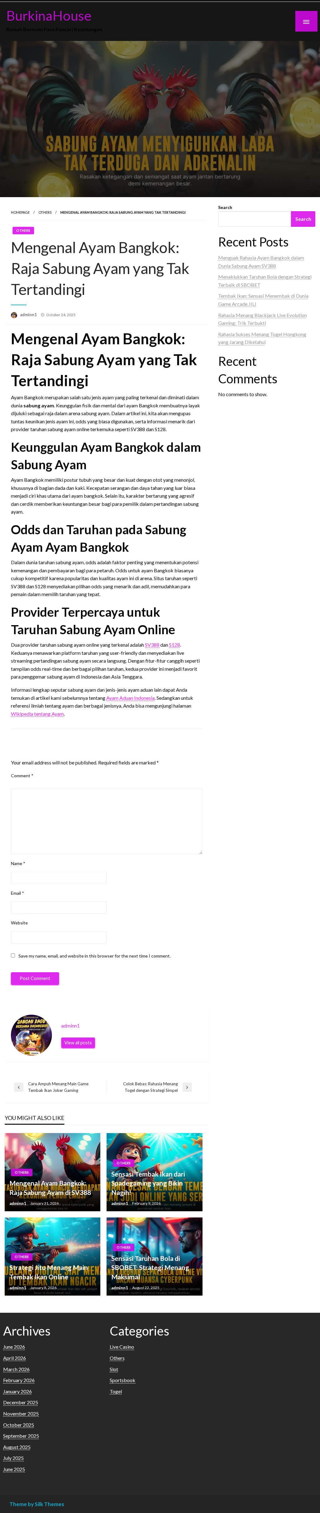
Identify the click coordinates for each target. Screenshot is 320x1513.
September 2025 (21, 1436)
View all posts (78, 1042)
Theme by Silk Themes (36, 1504)
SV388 (152, 645)
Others (45, 212)
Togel (116, 1391)
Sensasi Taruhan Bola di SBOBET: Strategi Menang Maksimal (150, 1267)
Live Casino (122, 1347)
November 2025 (21, 1413)
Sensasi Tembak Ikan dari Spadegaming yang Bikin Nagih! (148, 1183)
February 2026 (19, 1380)
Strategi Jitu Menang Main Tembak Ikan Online (48, 1271)
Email (17, 893)
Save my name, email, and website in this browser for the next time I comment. (94, 955)
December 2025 (20, 1402)
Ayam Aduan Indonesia (130, 698)
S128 (174, 645)
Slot (114, 1369)
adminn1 (29, 314)
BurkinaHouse (49, 15)
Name (18, 863)
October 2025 (18, 1425)
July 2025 (13, 1458)
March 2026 (16, 1369)
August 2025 (17, 1447)
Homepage (20, 212)
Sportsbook (122, 1380)
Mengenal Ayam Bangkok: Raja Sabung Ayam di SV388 (50, 1187)
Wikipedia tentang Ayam (37, 714)
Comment (22, 775)
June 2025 (14, 1469)
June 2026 (14, 1347)
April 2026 (14, 1358)
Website (19, 922)
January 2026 (17, 1391)
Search (225, 207)
